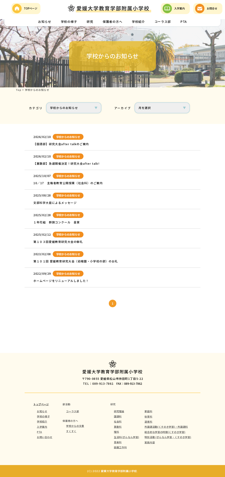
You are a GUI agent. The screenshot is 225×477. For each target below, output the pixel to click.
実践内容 (149, 442)
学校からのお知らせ (68, 137)
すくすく (71, 431)
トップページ (41, 404)
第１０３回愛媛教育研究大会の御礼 (58, 242)
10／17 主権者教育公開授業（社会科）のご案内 (68, 183)
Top (18, 90)
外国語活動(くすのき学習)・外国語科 (166, 426)
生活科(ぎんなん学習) (126, 437)
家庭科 (148, 411)
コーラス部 (163, 21)
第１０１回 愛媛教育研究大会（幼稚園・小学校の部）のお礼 (75, 261)
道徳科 (148, 421)
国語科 (118, 416)
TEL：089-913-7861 (98, 383)
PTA (183, 21)
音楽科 (118, 442)
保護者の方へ (112, 21)
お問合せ (212, 8)
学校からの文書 (75, 426)
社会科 (118, 421)
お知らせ (44, 21)
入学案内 (179, 8)
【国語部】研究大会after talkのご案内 (61, 144)
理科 (116, 432)
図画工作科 (120, 447)
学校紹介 (138, 21)
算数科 (118, 426)
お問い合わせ (44, 437)
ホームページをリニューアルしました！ (61, 281)
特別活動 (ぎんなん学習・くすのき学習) (167, 437)
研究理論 (119, 411)
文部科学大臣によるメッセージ (55, 203)
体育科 (148, 416)
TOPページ (30, 8)
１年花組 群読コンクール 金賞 (56, 222)
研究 (90, 21)
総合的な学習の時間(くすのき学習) (164, 432)
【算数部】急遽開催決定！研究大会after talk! (66, 163)
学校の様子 (69, 21)
